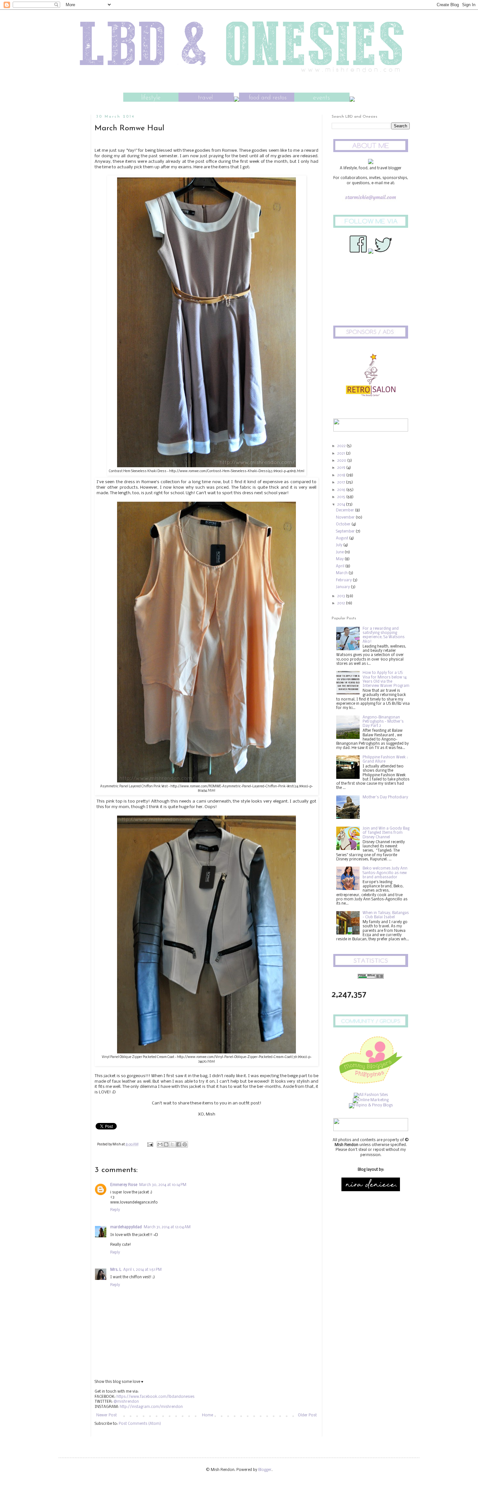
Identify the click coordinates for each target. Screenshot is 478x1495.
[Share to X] (172, 1144)
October (344, 524)
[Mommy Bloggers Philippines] (370, 1085)
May (340, 559)
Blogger (265, 1470)
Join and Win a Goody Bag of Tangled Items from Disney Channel (386, 833)
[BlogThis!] (166, 1144)
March (342, 573)
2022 (342, 446)
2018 (341, 475)
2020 (342, 461)
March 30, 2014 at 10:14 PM (162, 1185)
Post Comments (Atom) (140, 1424)
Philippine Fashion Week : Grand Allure (385, 759)
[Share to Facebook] (178, 1144)
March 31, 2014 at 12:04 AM (167, 1227)
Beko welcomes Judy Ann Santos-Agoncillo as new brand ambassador (385, 873)
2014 (341, 505)
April (340, 566)
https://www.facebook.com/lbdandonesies (155, 1397)
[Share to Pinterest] (184, 1144)
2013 (341, 596)
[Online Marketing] (371, 1100)
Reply (115, 1210)
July (339, 545)
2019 (341, 468)
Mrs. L (115, 1270)
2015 (341, 497)
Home (207, 1415)
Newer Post (106, 1415)
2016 (341, 490)
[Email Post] (150, 1144)
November (346, 518)
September (346, 532)
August (342, 538)
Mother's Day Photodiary (385, 797)
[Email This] (160, 1144)
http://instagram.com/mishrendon (151, 1407)
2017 (341, 482)
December (345, 510)
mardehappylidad (126, 1227)
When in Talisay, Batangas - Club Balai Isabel (386, 915)
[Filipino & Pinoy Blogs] (371, 1105)
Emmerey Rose (123, 1185)
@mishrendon (126, 1402)
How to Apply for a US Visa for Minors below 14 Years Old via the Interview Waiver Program (386, 679)
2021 (341, 454)
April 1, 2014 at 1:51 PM (142, 1270)
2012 (341, 603)
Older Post (307, 1415)
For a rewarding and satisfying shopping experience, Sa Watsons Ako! (384, 635)
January (343, 587)
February (344, 580)
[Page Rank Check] (371, 978)
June (340, 552)
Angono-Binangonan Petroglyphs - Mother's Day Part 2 (383, 721)
